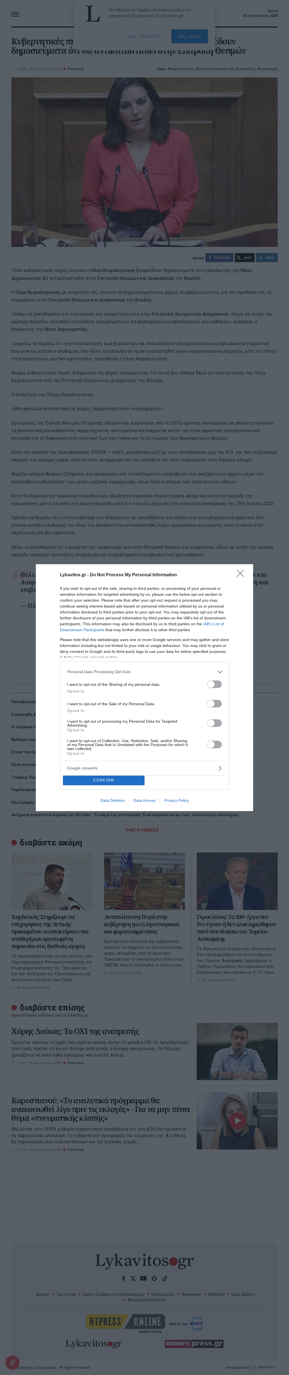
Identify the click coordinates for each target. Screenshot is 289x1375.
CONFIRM (103, 780)
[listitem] (144, 672)
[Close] (242, 575)
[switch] (214, 684)
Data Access (144, 800)
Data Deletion (112, 800)
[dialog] (144, 687)
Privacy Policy (176, 800)
